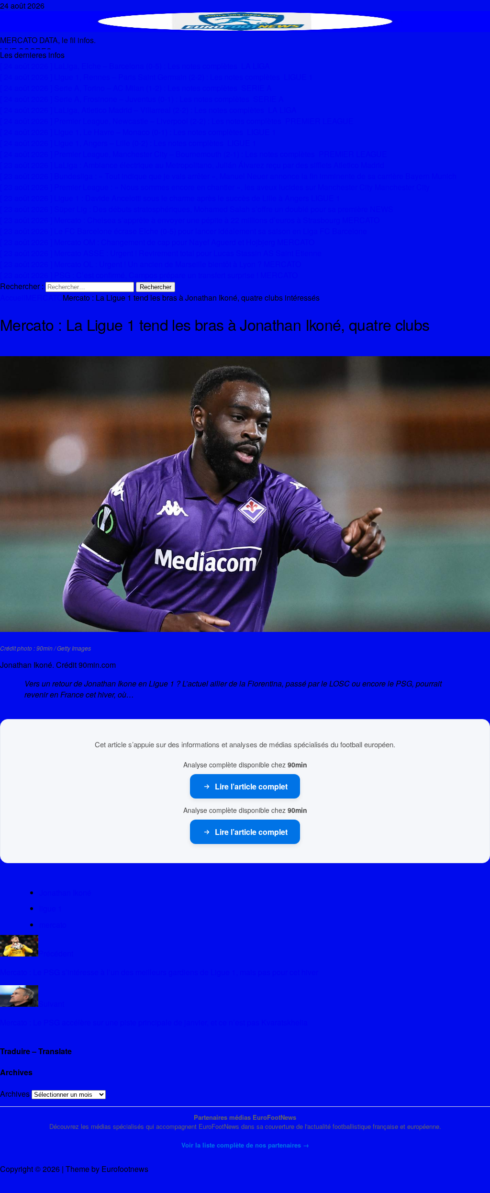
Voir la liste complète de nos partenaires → (245, 1144)
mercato (53, 924)
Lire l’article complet (251, 786)
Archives (15, 1093)
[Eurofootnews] (245, 28)
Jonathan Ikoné (65, 892)
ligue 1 (50, 908)
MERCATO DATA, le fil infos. (48, 39)
